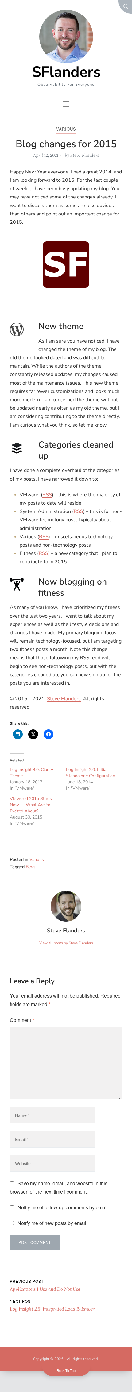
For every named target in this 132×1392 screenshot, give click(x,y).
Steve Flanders (84, 155)
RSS (47, 494)
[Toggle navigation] (66, 104)
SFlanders (66, 72)
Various (66, 129)
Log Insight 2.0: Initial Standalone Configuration (90, 773)
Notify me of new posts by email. (52, 1223)
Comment (22, 1019)
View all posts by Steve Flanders (66, 942)
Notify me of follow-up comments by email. (63, 1207)
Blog (30, 867)
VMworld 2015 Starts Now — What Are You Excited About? (31, 805)
